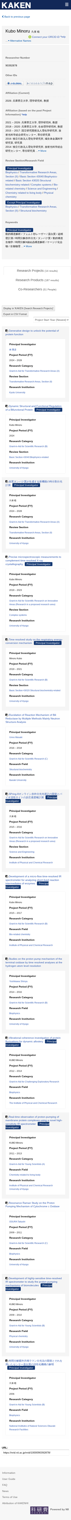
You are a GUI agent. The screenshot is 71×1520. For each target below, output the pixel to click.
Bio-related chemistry (19, 934)
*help (63, 36)
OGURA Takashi (17, 1221)
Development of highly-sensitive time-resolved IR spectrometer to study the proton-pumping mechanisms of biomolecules (33, 1282)
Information (8, 1472)
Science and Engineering (41, 188)
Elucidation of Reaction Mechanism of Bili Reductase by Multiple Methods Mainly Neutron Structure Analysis (32, 718)
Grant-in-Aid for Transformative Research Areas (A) (34, 371)
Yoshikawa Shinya (18, 981)
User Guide (8, 1479)
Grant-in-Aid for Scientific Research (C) (28, 759)
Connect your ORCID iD (46, 36)
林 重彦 (12, 349)
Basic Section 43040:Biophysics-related (29, 457)
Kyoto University (17, 392)
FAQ (4, 1484)
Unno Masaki (15, 737)
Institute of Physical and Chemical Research (31, 862)
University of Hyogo (19, 468)
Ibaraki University (17, 780)
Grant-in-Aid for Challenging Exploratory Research (34, 1081)
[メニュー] (66, 4)
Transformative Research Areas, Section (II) (30, 381)
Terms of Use (9, 1497)
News (5, 1491)
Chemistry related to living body (23, 192)
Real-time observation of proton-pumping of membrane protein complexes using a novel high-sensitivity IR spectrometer (33, 1120)
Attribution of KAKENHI (15, 1503)
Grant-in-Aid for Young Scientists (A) (27, 1164)
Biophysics (11, 172)
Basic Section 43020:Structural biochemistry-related (34, 690)
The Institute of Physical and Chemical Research (33, 1103)
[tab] (37, 271)
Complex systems (41, 184)
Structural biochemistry (33, 210)
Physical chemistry (18, 1336)
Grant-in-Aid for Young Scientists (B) (27, 1325)
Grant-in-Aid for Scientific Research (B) (28, 446)
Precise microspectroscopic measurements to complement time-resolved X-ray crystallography (33, 560)
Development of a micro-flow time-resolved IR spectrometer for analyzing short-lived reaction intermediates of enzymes (33, 880)
